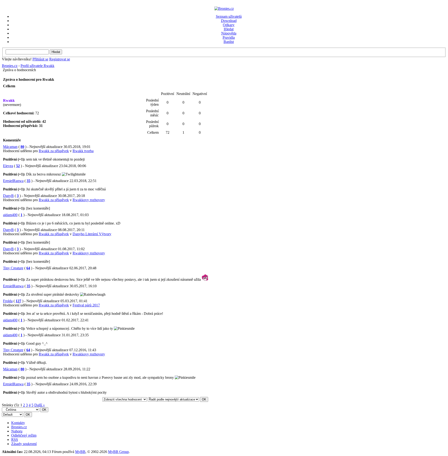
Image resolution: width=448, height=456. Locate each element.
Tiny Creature (13, 268)
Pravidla (229, 37)
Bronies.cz (10, 66)
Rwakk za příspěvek (54, 151)
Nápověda (228, 33)
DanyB (8, 196)
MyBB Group (118, 452)
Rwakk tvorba (83, 151)
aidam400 (10, 215)
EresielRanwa (13, 181)
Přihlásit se (40, 59)
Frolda (8, 301)
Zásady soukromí (24, 444)
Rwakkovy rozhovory (89, 200)
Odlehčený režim (23, 435)
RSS (14, 440)
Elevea (8, 166)
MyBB (80, 452)
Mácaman (10, 147)
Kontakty (18, 423)
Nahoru (16, 431)
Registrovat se (59, 59)
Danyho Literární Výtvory (92, 234)
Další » (39, 405)
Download (229, 21)
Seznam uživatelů (229, 16)
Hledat (229, 29)
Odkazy (228, 25)
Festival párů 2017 (86, 305)
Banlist (229, 42)
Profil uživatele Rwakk (37, 66)
